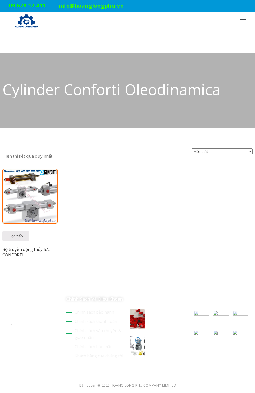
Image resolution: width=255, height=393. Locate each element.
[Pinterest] (235, 6)
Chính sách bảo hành (94, 312)
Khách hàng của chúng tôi (99, 356)
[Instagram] (251, 6)
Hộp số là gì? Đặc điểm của (167, 315)
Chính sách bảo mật (93, 346)
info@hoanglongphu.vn (91, 5)
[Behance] (48, 339)
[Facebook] (243, 6)
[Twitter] (227, 6)
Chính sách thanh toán (96, 321)
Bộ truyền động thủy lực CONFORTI (26, 251)
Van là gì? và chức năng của (168, 342)
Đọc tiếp (16, 235)
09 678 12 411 (27, 5)
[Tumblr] (39, 339)
